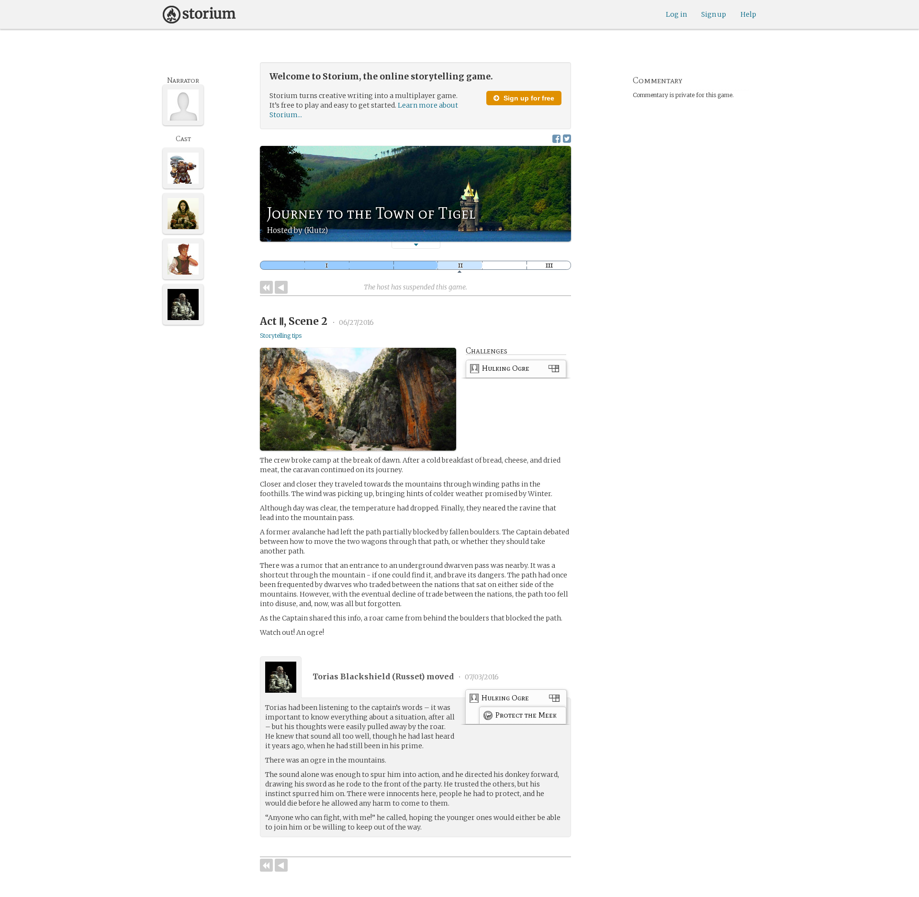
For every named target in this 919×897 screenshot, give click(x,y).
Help (748, 14)
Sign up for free (528, 98)
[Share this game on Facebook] (556, 138)
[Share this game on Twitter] (567, 138)
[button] (416, 245)
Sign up (713, 14)
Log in (676, 14)
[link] (516, 370)
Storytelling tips (281, 335)
